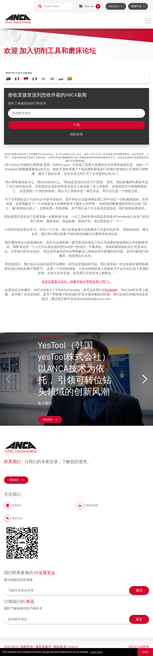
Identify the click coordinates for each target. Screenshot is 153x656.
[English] (8, 79)
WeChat (17, 518)
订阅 (76, 125)
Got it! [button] (145, 652)
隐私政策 (76, 134)
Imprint (73, 646)
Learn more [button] (96, 652)
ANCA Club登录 (138, 646)
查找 (139, 590)
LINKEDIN (91, 505)
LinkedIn (111, 290)
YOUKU (17, 505)
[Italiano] (34, 79)
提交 (139, 619)
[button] (144, 379)
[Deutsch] (26, 79)
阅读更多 (48, 419)
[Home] (18, 19)
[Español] (69, 79)
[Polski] (61, 79)
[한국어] (52, 79)
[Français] (17, 79)
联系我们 (14, 480)
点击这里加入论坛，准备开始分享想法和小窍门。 (76, 281)
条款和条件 (43, 646)
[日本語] (43, 79)
